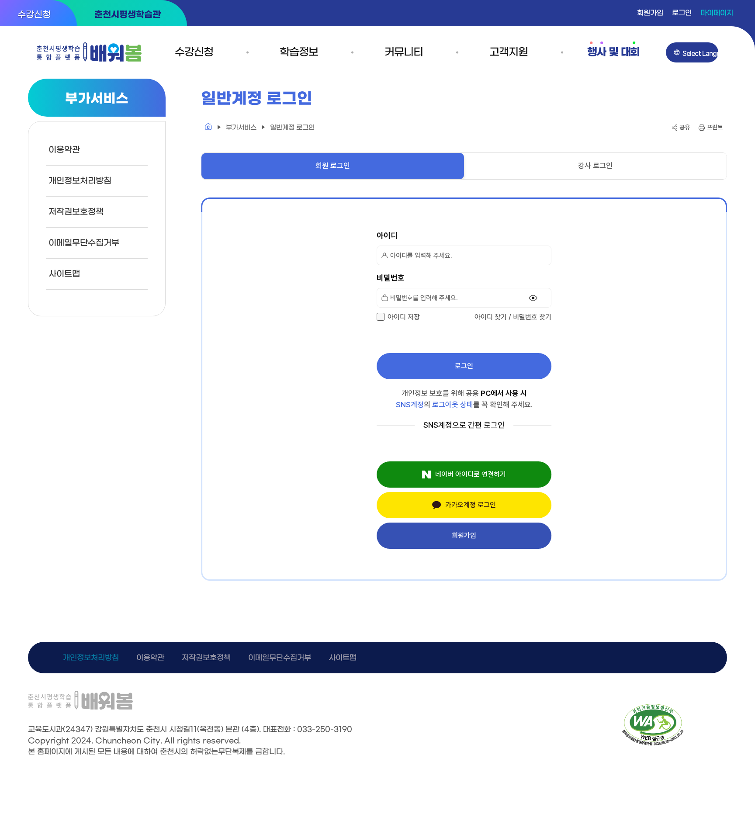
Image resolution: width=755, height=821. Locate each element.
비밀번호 (391, 277)
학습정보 (299, 52)
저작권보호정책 (76, 212)
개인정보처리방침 (79, 181)
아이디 (387, 235)
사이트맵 (64, 274)
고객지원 (508, 52)
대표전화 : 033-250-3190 (307, 729)
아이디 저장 (404, 317)
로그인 (682, 13)
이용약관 (64, 150)
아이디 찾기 (490, 317)
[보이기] (533, 298)
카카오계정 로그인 (470, 505)
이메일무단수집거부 (83, 243)
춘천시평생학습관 (127, 15)
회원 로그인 (332, 165)
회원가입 (650, 13)
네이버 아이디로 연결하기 (470, 474)
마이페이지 (716, 13)
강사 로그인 (595, 165)
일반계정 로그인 (292, 128)
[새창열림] (652, 743)
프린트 (715, 127)
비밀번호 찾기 (532, 317)
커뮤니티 (403, 52)
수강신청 (34, 15)
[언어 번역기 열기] (692, 52)
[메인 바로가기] (89, 52)
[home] (208, 128)
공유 (684, 127)
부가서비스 (241, 128)
